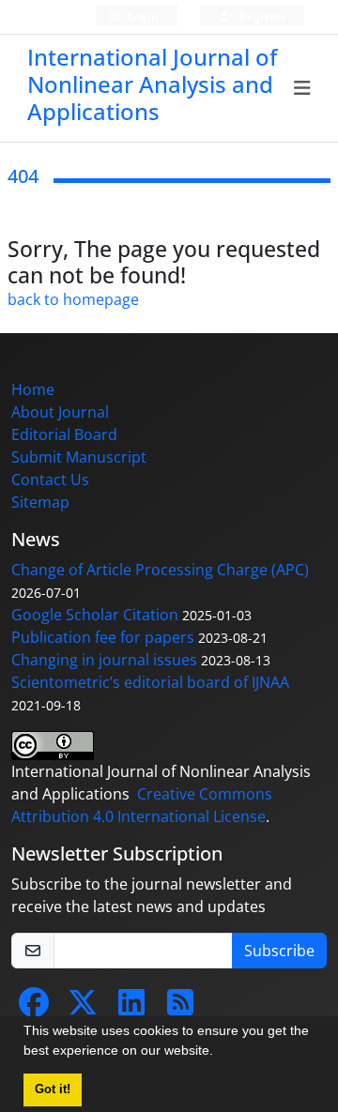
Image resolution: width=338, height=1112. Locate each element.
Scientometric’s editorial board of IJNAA (150, 682)
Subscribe (279, 950)
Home (32, 389)
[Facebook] (33, 1008)
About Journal (60, 412)
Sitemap (40, 502)
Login (142, 16)
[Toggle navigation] (303, 88)
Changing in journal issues (104, 659)
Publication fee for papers (102, 637)
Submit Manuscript (78, 457)
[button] (220, 1053)
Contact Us (50, 479)
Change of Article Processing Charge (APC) (160, 569)
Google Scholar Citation (94, 614)
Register (261, 16)
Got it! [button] (52, 1089)
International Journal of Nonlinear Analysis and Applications (152, 84)
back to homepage (73, 299)
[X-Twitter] (82, 1008)
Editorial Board (64, 434)
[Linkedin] (131, 1008)
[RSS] (180, 1008)
